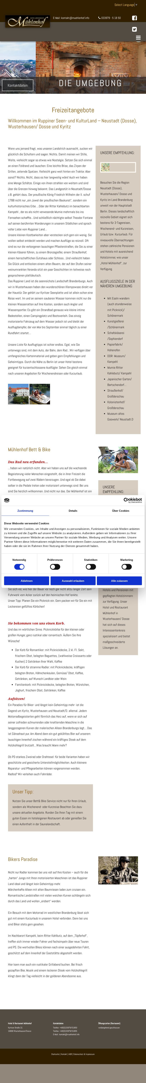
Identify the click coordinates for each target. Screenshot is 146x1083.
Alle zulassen (119, 580)
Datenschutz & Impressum (84, 1054)
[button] (72, 38)
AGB (70, 1054)
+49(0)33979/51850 (68, 1027)
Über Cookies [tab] (120, 510)
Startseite (55, 1054)
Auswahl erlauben (73, 580)
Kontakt (64, 1054)
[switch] (55, 567)
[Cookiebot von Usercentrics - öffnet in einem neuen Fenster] (126, 500)
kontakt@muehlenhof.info (69, 1034)
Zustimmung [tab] (25, 510)
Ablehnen (27, 580)
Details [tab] (73, 510)
